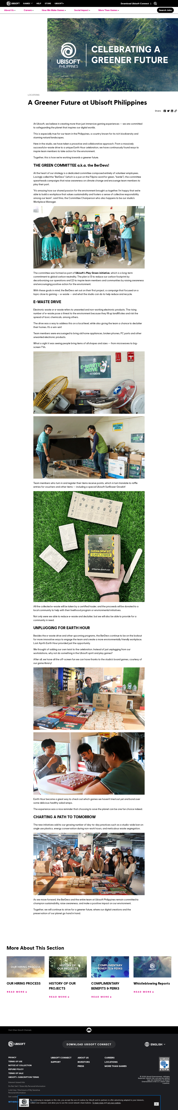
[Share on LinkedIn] (172, 111)
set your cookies (114, 1103)
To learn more (98, 1103)
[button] (175, 111)
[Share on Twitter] (168, 111)
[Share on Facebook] (165, 111)
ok (156, 1104)
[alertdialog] (89, 1103)
